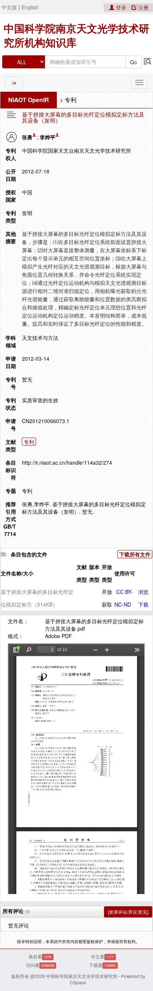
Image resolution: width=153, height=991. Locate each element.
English (30, 7)
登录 (121, 7)
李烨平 (47, 137)
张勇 (27, 137)
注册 (143, 7)
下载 (143, 604)
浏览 (143, 591)
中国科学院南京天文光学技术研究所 (81, 976)
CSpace (78, 982)
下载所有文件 (134, 554)
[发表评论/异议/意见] (128, 912)
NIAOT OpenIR (28, 99)
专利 (70, 99)
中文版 (9, 7)
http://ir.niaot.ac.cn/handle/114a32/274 (67, 462)
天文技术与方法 (40, 337)
